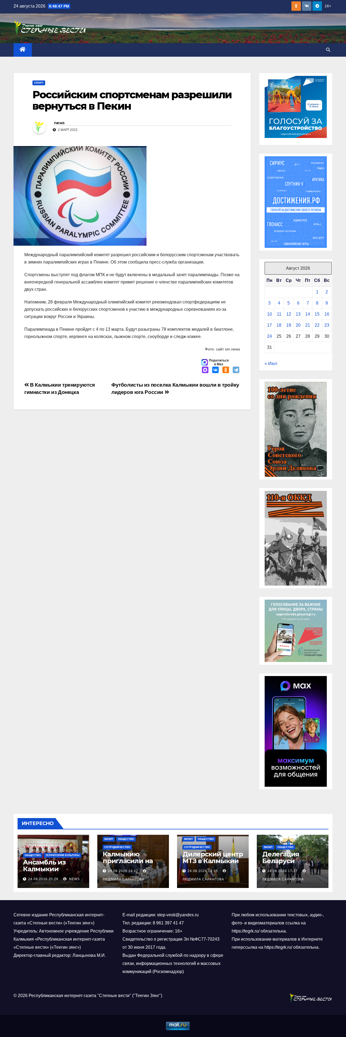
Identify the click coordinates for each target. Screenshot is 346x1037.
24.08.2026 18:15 (203, 871)
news (59, 122)
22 (317, 325)
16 (326, 314)
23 (326, 325)
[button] (328, 50)
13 (298, 314)
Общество (33, 855)
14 (307, 314)
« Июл (271, 363)
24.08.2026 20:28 (43, 879)
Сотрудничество (117, 847)
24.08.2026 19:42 (123, 871)
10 (269, 314)
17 (269, 325)
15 (317, 314)
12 (288, 314)
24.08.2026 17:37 (282, 871)
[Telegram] (236, 370)
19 (288, 325)
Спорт (39, 82)
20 (298, 325)
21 (307, 325)
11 (279, 314)
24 (269, 336)
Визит (108, 838)
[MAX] (205, 370)
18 (279, 325)
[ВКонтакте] (215, 370)
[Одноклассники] (226, 370)
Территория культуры (62, 855)
